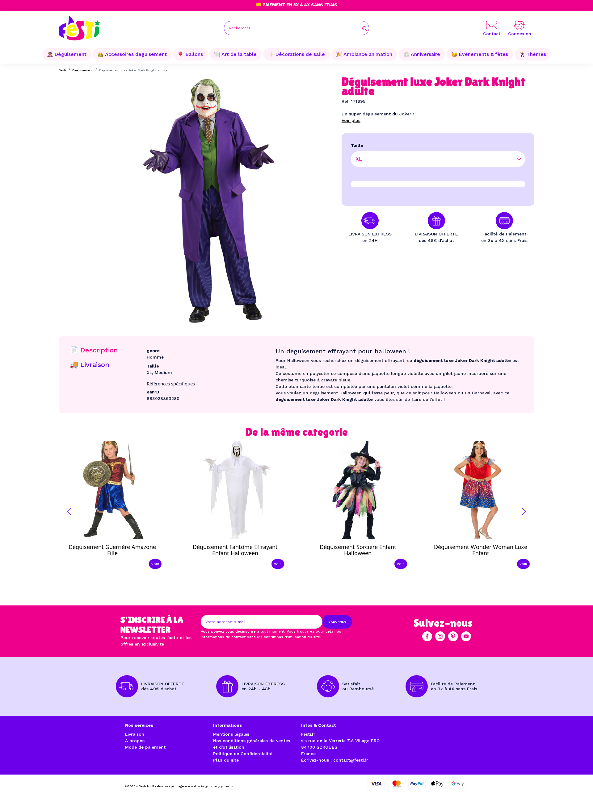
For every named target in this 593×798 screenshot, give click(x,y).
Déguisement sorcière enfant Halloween (358, 550)
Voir (155, 564)
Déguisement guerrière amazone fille (112, 550)
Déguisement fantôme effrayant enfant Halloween (235, 550)
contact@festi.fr (350, 760)
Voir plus (351, 120)
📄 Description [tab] (94, 350)
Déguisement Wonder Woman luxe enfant (480, 550)
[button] (69, 511)
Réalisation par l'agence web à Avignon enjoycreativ (192, 786)
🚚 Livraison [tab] (89, 364)
